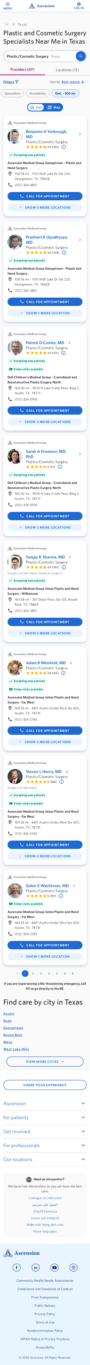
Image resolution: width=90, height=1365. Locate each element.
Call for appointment (48, 196)
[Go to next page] (72, 973)
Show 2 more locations (48, 422)
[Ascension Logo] (45, 1253)
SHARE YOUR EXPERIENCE (45, 1085)
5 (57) (51, 466)
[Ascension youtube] (54, 1268)
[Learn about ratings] (64, 146)
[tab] (22, 69)
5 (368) (52, 781)
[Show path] (6, 24)
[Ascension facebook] (17, 1268)
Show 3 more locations (48, 207)
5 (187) (51, 896)
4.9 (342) (53, 567)
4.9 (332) (53, 147)
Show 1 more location (48, 313)
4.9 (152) (53, 353)
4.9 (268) (53, 252)
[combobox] (41, 56)
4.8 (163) (53, 673)
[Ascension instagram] (73, 1268)
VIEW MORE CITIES (42, 1061)
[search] (81, 56)
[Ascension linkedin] (36, 1268)
